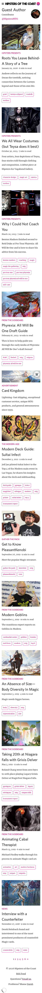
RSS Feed (21, 973)
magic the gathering (11, 266)
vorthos (6, 100)
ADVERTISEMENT (10, 385)
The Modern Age (10, 444)
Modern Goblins (14, 615)
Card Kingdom (13, 390)
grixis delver (19, 786)
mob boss (6, 643)
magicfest (7, 491)
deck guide (7, 485)
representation (9, 714)
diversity (13, 708)
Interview (22, 568)
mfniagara (7, 793)
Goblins (24, 637)
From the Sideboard (12, 320)
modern (28, 491)
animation (7, 867)
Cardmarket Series (10, 637)
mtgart (12, 873)
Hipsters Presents (11, 53)
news (25, 950)
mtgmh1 (22, 873)
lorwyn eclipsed (16, 94)
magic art (23, 177)
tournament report (10, 504)
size (19, 714)
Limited (13, 357)
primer (5, 498)
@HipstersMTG (10, 18)
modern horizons (27, 867)
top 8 (33, 643)
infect (27, 485)
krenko (33, 637)
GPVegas (18, 485)
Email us (26, 979)
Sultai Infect (16, 498)
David (30, 984)
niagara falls (26, 793)
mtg (24, 266)
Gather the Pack (10, 539)
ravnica (34, 177)
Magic (32, 260)
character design (9, 177)
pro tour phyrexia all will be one (15, 279)
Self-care (6, 285)
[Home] (22, 3)
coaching (22, 260)
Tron (20, 574)
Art (16, 867)
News (4, 909)
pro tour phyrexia (23, 272)
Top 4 (27, 498)
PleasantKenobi (9, 574)
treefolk (29, 94)
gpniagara (7, 786)
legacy (30, 786)
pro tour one (8, 272)
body (5, 708)
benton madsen (9, 260)
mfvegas (17, 491)
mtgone (30, 357)
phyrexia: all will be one (12, 364)
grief (5, 94)
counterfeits (8, 950)
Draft (5, 357)
